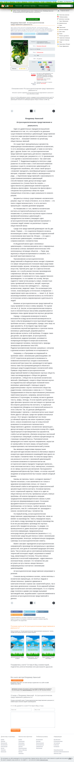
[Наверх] (69, 759)
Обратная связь (57, 753)
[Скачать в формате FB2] (40, 65)
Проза (60, 25)
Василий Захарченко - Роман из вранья (17, 658)
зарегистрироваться (27, 690)
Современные (39, 746)
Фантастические (40, 743)
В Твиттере (29, 33)
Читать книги (18, 5)
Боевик (2, 739)
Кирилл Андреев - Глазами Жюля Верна (48, 658)
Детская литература (63, 29)
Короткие (38, 741)
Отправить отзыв (15, 730)
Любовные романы (44, 5)
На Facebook (16, 33)
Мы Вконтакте (29, 37)
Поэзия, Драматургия (64, 46)
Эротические (39, 748)
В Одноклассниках (17, 37)
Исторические (4, 744)
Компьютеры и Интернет (64, 44)
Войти (61, 1)
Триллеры (3, 749)
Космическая (21, 744)
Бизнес (60, 33)
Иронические (4, 743)
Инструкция (43, 83)
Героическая (21, 741)
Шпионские (3, 751)
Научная (20, 746)
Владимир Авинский (41, 46)
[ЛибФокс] (7, 6)
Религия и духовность (64, 35)
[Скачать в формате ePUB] (45, 65)
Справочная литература (64, 37)
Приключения (62, 27)
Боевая (20, 739)
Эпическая (21, 753)
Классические (4, 746)
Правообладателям (58, 749)
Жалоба (33, 75)
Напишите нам (40, 78)
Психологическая (22, 748)
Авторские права (33, 19)
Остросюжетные (40, 744)
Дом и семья (62, 31)
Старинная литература (64, 39)
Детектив (3, 741)
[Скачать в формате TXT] (50, 65)
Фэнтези (20, 751)
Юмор (60, 42)
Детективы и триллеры (30, 5)
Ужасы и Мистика (22, 749)
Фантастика (5, 9)
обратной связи (44, 760)
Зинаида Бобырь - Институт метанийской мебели (33, 658)
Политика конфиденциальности (61, 751)
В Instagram (41, 33)
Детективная (21, 743)
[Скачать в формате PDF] (47, 70)
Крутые (2, 748)
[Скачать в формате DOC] (42, 70)
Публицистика (40, 52)
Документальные (63, 23)
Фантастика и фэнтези (64, 14)
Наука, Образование (63, 21)
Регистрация (69, 1)
